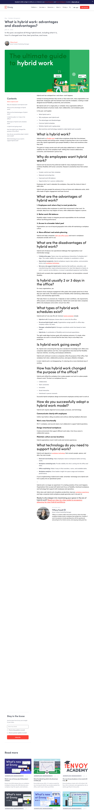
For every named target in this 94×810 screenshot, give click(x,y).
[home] (9, 7)
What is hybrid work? (12, 101)
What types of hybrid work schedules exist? (17, 122)
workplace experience (82, 492)
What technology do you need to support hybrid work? (15, 139)
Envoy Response (49, 2)
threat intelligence (61, 2)
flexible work (51, 138)
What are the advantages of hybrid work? (16, 108)
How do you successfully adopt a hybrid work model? (17, 135)
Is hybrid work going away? (14, 126)
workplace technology (52, 263)
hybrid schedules (68, 316)
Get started (85, 7)
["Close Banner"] (92, 1)
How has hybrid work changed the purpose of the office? (16, 130)
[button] (34, 7)
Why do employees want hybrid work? (17, 104)
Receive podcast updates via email (18, 732)
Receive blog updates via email (17, 730)
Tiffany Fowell (13, 42)
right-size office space (61, 235)
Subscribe (17, 737)
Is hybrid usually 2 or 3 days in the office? (16, 118)
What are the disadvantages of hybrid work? (17, 113)
